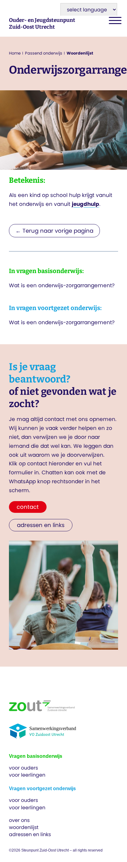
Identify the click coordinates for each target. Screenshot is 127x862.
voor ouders (23, 767)
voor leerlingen (27, 774)
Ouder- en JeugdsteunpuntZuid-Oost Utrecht (42, 23)
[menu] (113, 21)
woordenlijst (24, 827)
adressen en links (30, 834)
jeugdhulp (85, 204)
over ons (19, 820)
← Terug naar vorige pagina (54, 231)
